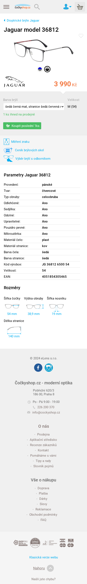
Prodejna (43, 434)
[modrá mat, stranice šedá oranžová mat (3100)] (39, 69)
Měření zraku (20, 142)
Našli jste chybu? (43, 579)
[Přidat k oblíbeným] (81, 36)
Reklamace (43, 509)
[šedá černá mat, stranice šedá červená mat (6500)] (47, 69)
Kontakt (43, 450)
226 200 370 (45, 407)
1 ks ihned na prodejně (19, 114)
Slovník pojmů (43, 466)
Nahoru (39, 568)
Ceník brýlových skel (29, 150)
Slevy (43, 504)
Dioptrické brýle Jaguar (23, 20)
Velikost (73, 100)
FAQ (43, 520)
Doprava (43, 488)
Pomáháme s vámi (43, 456)
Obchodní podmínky (43, 515)
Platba (43, 493)
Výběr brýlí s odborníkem (32, 159)
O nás (43, 426)
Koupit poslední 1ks (25, 126)
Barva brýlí (10, 100)
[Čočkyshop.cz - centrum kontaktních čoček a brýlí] (22, 6)
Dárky (43, 499)
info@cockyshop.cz (46, 412)
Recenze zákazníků (43, 445)
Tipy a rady (43, 461)
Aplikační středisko (43, 440)
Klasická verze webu (43, 557)
